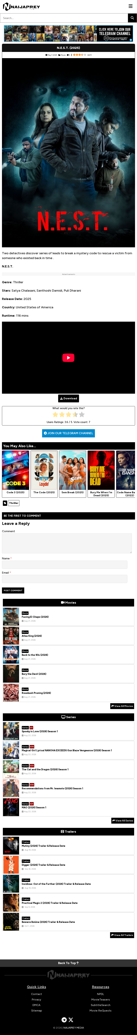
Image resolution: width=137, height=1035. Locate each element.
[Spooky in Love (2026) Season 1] (11, 737)
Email (6, 572)
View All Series (124, 820)
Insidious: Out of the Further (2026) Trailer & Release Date (56, 884)
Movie (63, 55)
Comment (8, 531)
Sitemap (36, 1010)
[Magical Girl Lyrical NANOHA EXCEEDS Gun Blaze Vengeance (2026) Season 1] (11, 756)
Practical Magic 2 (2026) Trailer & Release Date (50, 903)
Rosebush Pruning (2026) (36, 693)
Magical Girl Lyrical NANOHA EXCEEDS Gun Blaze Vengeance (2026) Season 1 (67, 750)
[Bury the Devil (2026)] (11, 680)
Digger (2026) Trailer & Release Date (43, 865)
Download (70, 398)
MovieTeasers (100, 999)
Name (6, 558)
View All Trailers (123, 935)
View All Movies (123, 706)
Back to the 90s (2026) (35, 655)
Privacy (36, 999)
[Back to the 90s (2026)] (11, 660)
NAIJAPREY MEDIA (74, 1027)
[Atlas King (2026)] (11, 641)
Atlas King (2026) (32, 636)
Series (25, 728)
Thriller (13, 503)
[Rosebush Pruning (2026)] (11, 699)
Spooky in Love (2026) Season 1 (40, 731)
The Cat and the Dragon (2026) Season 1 (45, 769)
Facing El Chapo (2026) (35, 617)
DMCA (36, 1005)
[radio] (55, 415)
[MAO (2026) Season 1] (11, 813)
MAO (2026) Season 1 (34, 807)
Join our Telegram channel (70, 433)
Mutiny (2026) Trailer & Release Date (43, 846)
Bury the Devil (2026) (34, 674)
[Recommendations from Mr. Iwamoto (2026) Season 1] (11, 794)
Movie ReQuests (100, 1010)
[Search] (132, 18)
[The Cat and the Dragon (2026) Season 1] (11, 775)
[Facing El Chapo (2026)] (11, 622)
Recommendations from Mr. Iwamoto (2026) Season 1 (52, 788)
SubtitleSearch (100, 1005)
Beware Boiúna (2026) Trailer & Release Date (48, 922)
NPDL (100, 994)
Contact (36, 994)
